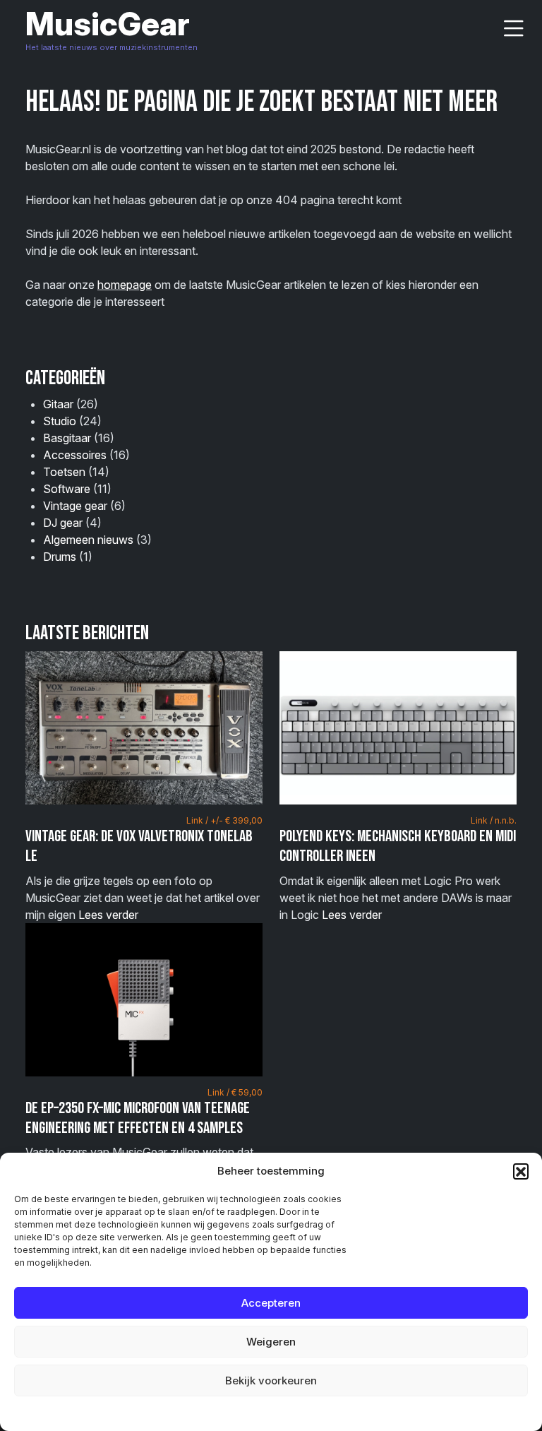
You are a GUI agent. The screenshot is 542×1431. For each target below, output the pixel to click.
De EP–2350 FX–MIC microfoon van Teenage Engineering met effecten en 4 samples (137, 1118)
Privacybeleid (299, 1413)
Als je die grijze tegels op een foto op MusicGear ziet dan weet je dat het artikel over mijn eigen (144, 868)
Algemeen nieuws (88, 540)
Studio (59, 421)
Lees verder (108, 915)
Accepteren (271, 1303)
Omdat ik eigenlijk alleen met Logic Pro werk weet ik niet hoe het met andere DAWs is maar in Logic (398, 868)
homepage (124, 285)
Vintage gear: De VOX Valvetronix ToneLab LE (139, 846)
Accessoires (75, 455)
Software (66, 489)
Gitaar (58, 404)
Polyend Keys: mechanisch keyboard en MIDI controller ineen (397, 846)
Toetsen (64, 472)
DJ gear (63, 523)
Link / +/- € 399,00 (224, 820)
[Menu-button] (514, 28)
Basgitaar (67, 438)
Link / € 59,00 (235, 1092)
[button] (521, 1171)
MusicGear (107, 23)
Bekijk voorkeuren (271, 1380)
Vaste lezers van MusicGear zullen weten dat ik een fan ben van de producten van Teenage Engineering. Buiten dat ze (144, 1140)
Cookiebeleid (235, 1413)
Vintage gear (75, 506)
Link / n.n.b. (494, 820)
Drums (59, 557)
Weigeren (271, 1341)
